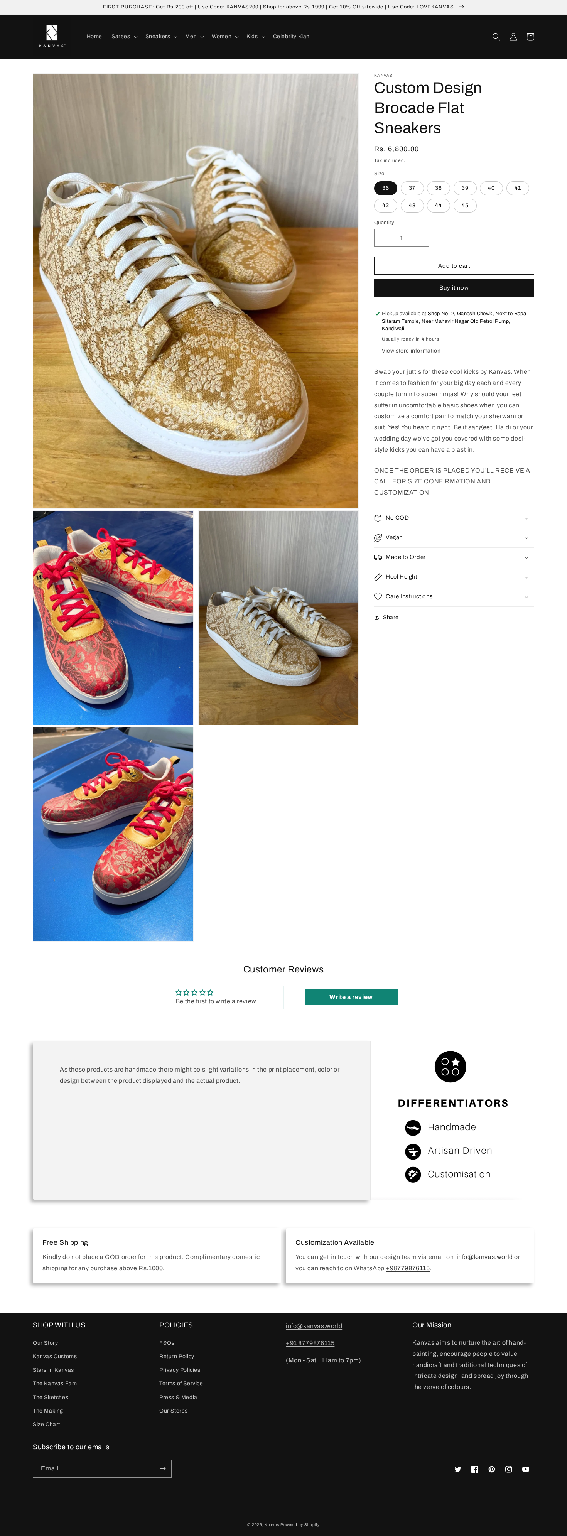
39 (465, 188)
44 (438, 205)
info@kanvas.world (314, 1326)
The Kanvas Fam (55, 1383)
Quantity (384, 222)
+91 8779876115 (310, 1343)
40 (491, 188)
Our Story (45, 1343)
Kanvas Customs (55, 1356)
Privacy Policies (180, 1370)
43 (412, 205)
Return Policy (176, 1356)
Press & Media (178, 1397)
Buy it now (454, 288)
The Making (48, 1411)
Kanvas (272, 1524)
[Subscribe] (162, 1469)
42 (385, 205)
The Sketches (50, 1397)
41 (518, 188)
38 (438, 188)
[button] (124, 37)
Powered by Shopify (300, 1524)
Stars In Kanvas (53, 1370)
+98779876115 (408, 1268)
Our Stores (173, 1411)
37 (412, 188)
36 (385, 188)
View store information (411, 351)
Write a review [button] (351, 997)
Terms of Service (181, 1383)
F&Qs (166, 1343)
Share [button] (391, 617)
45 (465, 205)
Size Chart (46, 1424)
